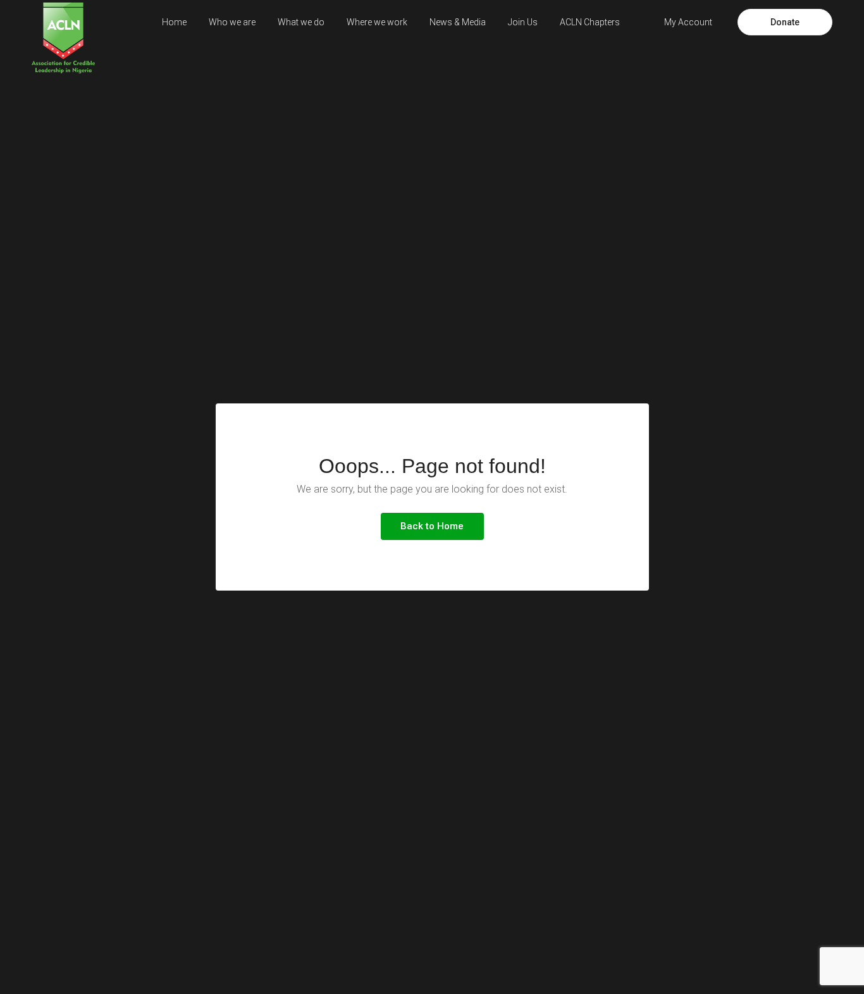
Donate (784, 22)
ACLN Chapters (590, 22)
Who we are (232, 22)
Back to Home (432, 526)
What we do (301, 22)
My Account (688, 22)
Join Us (523, 22)
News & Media (457, 22)
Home (174, 22)
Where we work (377, 22)
